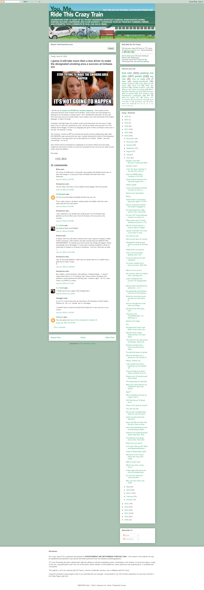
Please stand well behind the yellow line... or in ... (136, 287)
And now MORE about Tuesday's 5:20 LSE (134, 175)
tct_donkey (130, 93)
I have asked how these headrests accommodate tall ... (136, 366)
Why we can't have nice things (133, 89)
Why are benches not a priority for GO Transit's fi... (137, 356)
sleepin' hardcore (128, 84)
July (128, 155)
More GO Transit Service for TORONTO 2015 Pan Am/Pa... (136, 387)
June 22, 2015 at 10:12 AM (65, 252)
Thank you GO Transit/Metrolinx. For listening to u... (135, 316)
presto (138, 76)
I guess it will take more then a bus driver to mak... (136, 232)
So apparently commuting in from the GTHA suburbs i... (137, 292)
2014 (126, 504)
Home (83, 338)
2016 (126, 132)
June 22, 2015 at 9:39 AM (65, 231)
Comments (129, 539)
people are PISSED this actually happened (77, 110)
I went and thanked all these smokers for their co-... (136, 189)
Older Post (109, 338)
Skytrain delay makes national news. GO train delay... (135, 335)
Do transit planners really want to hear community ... (137, 211)
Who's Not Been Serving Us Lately (137, 90)
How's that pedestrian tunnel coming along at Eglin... (136, 428)
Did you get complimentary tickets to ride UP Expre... (136, 413)
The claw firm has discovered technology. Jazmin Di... (137, 341)
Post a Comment (59, 327)
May (128, 487)
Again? (128, 392)
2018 (126, 126)
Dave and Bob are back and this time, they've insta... (136, 423)
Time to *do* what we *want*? (137, 405)
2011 (126, 513)
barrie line (140, 103)
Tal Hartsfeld (60, 194)
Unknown (59, 317)
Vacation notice (131, 166)
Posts (127, 535)
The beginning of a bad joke (136, 381)
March (129, 493)
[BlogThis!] (58, 159)
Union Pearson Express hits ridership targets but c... (136, 180)
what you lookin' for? (130, 97)
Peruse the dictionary (130, 58)
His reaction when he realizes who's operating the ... (137, 274)
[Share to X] (61, 159)
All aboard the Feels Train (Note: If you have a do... (136, 328)
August (129, 151)
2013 (126, 507)
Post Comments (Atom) (87, 343)
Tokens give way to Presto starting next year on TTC (136, 221)
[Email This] (56, 159)
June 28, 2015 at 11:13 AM (65, 294)
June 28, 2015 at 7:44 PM (65, 312)
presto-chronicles (140, 81)
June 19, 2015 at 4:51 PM (65, 206)
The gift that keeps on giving (136, 352)
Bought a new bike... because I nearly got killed (136, 162)
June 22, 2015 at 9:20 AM (65, 221)
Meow (128, 196)
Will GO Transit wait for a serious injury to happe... (136, 226)
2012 (126, 510)
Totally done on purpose (135, 249)
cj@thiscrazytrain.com (132, 50)
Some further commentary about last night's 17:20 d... (137, 201)
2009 (126, 520)
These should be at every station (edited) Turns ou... (136, 372)
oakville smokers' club (141, 87)
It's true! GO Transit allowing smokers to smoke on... (136, 216)
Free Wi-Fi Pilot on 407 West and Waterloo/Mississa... (136, 447)
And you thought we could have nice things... (135, 304)
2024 (126, 120)
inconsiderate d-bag (140, 99)
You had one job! (132, 236)
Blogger (123, 585)
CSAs (141, 84)
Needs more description (135, 193)
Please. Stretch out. (133, 361)
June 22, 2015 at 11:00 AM (65, 267)
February (130, 496)
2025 (126, 116)
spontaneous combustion (131, 95)
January (129, 500)
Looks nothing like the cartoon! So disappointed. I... (136, 281)
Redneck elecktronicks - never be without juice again (135, 347)
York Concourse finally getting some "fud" (134, 254)
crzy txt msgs (138, 79)
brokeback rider (140, 101)
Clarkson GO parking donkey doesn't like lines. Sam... (137, 434)
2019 (126, 123)
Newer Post (56, 338)
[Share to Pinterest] (65, 159)
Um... (128, 324)
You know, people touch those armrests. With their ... (136, 265)
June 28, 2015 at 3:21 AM (65, 283)
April (128, 490)
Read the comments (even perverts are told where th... (136, 298)
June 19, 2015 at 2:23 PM (65, 179)
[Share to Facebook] (63, 159)
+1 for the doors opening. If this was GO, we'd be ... (136, 170)
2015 (126, 136)
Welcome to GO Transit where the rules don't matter (134, 457)
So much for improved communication (134, 476)
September (130, 148)
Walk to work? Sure (133, 462)
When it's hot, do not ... (134, 270)
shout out (136, 86)
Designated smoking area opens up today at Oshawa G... (137, 244)
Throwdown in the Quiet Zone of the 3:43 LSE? (135, 439)
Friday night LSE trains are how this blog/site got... (136, 471)
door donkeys (144, 93)
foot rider (127, 73)
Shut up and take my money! (136, 239)
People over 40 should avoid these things (136, 377)
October (129, 145)
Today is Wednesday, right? (136, 451)
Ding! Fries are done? (134, 443)
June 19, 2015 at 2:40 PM (65, 190)
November (130, 142)
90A (148, 95)
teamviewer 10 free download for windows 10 (82, 320)
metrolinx (149, 91)
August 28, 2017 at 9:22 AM (65, 323)
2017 (126, 129)
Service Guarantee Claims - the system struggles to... (136, 206)
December (130, 138)
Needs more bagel (133, 321)
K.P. (130, 101)
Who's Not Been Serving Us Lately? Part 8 (136, 396)
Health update (131, 185)
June (128, 158)
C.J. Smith (60, 225)
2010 (126, 517)
